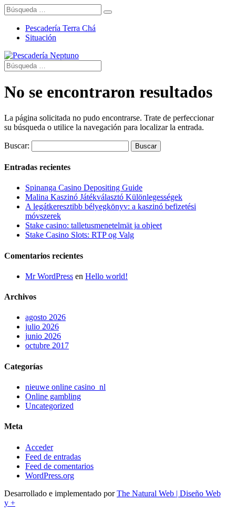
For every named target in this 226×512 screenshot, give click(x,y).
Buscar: (16, 145)
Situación (40, 37)
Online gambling (53, 396)
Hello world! (106, 276)
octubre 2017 (47, 345)
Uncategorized (49, 405)
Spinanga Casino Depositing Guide (83, 187)
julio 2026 (42, 326)
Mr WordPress (49, 276)
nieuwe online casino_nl (65, 386)
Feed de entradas (53, 456)
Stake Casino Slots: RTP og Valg (79, 234)
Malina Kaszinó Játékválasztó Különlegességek (103, 197)
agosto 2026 (45, 317)
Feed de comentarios (59, 466)
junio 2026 (43, 336)
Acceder (39, 447)
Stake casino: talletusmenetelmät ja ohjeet (93, 225)
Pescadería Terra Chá (60, 28)
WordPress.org (49, 475)
